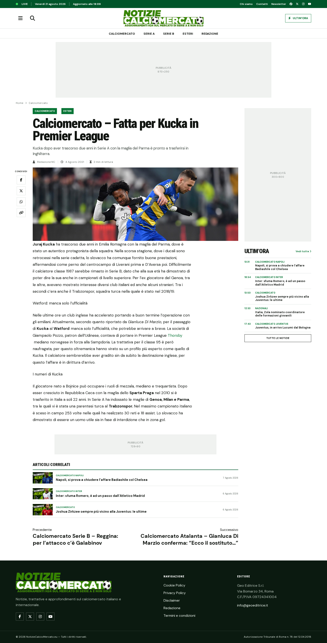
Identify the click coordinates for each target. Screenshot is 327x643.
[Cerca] (32, 18)
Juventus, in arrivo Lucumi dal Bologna (283, 327)
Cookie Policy (174, 585)
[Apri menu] (20, 18)
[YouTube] (309, 4)
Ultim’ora (300, 18)
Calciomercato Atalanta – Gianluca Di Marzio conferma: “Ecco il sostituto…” (189, 539)
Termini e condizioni (179, 615)
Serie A (149, 34)
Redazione (210, 34)
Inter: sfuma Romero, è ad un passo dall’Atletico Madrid (100, 496)
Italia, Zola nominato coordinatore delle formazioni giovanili (280, 314)
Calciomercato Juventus (271, 324)
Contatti (262, 4)
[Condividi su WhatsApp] (21, 202)
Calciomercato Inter (69, 491)
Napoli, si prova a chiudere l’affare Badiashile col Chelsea (101, 480)
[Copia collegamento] (21, 212)
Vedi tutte (303, 251)
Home (19, 103)
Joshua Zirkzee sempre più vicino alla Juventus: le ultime (101, 512)
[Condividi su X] (21, 191)
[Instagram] (303, 4)
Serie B (168, 34)
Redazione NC (46, 162)
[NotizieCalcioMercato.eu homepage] (163, 18)
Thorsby (175, 335)
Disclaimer (172, 600)
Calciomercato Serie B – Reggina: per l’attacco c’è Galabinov (75, 539)
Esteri (188, 34)
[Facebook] (291, 4)
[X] (297, 4)
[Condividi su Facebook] (21, 180)
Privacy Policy (175, 593)
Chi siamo (246, 4)
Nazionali (261, 308)
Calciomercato (122, 34)
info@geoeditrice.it (252, 605)
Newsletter (278, 4)
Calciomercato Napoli (70, 475)
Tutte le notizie (277, 338)
